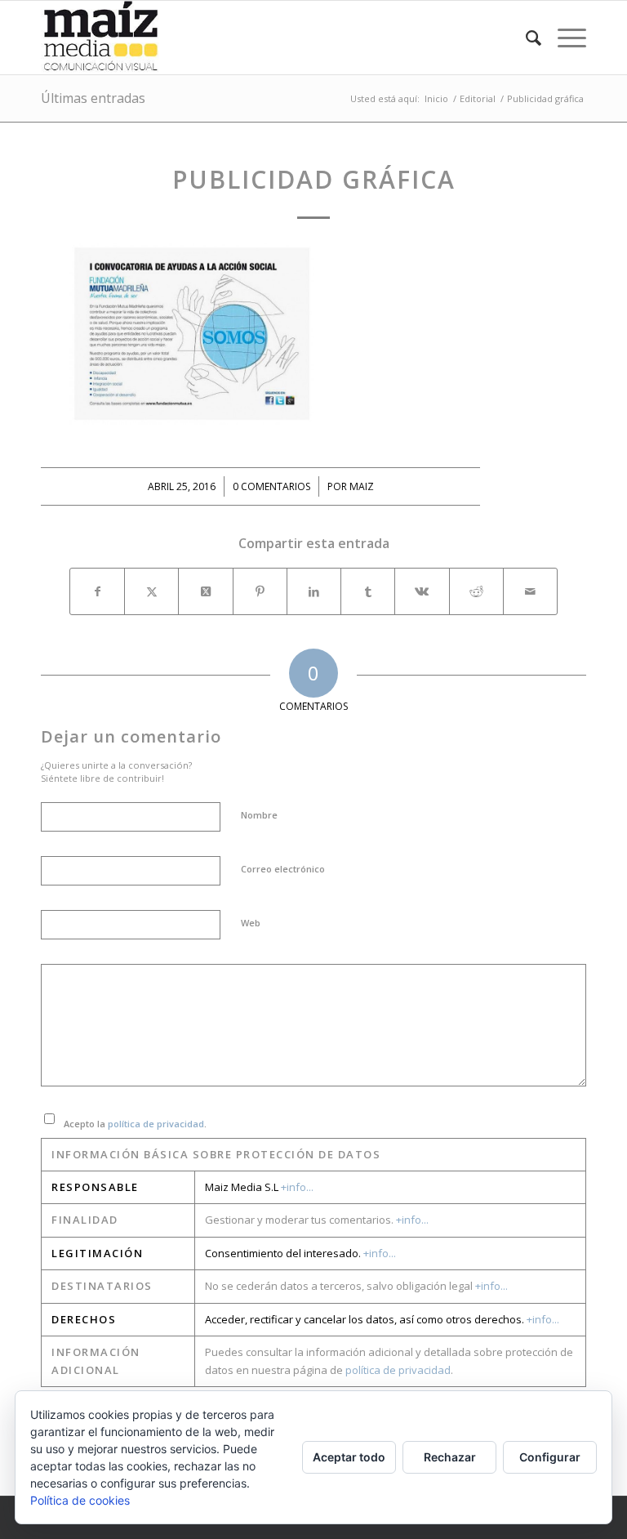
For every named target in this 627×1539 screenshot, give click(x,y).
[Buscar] (525, 37)
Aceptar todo (349, 1457)
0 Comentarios (271, 486)
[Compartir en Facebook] (97, 591)
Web (250, 923)
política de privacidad (156, 1123)
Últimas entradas (93, 98)
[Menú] (563, 37)
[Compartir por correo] (530, 591)
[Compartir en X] (151, 591)
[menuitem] (525, 37)
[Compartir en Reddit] (476, 591)
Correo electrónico (283, 869)
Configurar (549, 1457)
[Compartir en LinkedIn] (313, 591)
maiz (361, 486)
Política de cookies (80, 1500)
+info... (297, 1187)
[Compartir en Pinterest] (260, 591)
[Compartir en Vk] (421, 591)
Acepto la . (135, 1123)
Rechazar (450, 1457)
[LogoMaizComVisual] (101, 37)
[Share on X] (205, 591)
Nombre (259, 815)
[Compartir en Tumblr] (367, 591)
